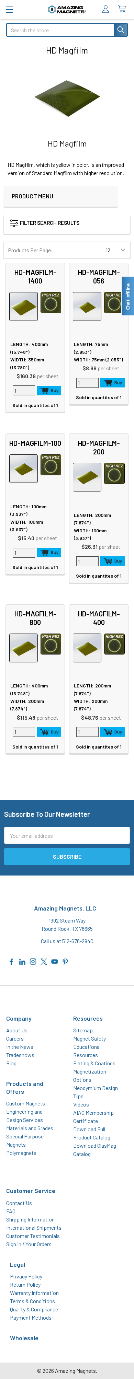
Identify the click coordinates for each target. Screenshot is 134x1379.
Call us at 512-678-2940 (67, 941)
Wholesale (24, 1338)
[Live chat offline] (127, 296)
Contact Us (19, 1203)
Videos (81, 1104)
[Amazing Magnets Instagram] (33, 961)
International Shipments (34, 1227)
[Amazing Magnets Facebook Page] (11, 961)
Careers (15, 1038)
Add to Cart (49, 390)
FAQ (10, 1211)
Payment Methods (31, 1317)
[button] (57, 224)
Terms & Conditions (32, 1301)
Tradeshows (20, 1055)
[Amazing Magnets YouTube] (54, 961)
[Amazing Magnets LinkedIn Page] (22, 961)
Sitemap (83, 1030)
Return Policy (25, 1284)
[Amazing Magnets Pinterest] (65, 961)
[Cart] (123, 9)
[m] (9, 9)
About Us (16, 1030)
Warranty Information (34, 1292)
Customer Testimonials (33, 1235)
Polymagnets (21, 1152)
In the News (19, 1046)
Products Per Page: (30, 250)
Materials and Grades (29, 1128)
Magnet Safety (89, 1038)
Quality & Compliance (34, 1309)
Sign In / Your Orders (29, 1244)
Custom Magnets (25, 1103)
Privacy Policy (26, 1276)
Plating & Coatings (94, 1063)
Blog (11, 1063)
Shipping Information (30, 1219)
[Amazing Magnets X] (44, 961)
